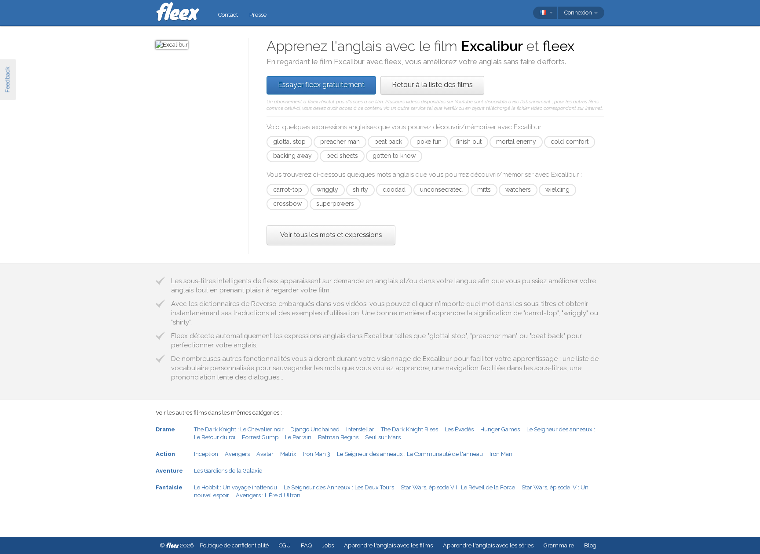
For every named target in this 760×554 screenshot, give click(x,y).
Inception (206, 454)
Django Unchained (315, 429)
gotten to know (394, 155)
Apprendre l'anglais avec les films (388, 545)
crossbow (287, 203)
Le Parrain (298, 437)
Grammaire (559, 545)
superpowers (335, 203)
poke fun (429, 141)
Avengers (237, 454)
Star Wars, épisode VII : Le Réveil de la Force (458, 487)
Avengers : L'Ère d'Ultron (268, 495)
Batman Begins (338, 437)
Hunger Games (500, 429)
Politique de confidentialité (234, 545)
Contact (228, 14)
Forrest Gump (260, 437)
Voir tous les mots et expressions (331, 235)
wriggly (327, 189)
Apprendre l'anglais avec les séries (488, 545)
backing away (292, 155)
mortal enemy (516, 141)
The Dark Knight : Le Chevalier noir (239, 429)
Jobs (328, 545)
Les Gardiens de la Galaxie (228, 470)
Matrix (288, 454)
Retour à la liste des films (432, 84)
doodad (394, 189)
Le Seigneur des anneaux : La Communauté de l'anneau (410, 454)
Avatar (265, 454)
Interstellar (360, 429)
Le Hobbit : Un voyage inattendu (235, 487)
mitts (484, 189)
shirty (360, 189)
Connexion (578, 12)
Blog (590, 545)
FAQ (306, 545)
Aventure (169, 470)
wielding (557, 189)
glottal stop (289, 141)
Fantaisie (169, 487)
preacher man (340, 141)
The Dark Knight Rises (409, 429)
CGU (285, 545)
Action (165, 454)
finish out (469, 141)
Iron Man (501, 454)
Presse (258, 14)
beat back (388, 141)
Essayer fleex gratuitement (321, 84)
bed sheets (342, 155)
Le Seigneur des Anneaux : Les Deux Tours (339, 487)
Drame (165, 429)
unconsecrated (441, 189)
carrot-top (287, 189)
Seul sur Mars (383, 437)
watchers (518, 189)
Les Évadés (459, 429)
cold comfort (569, 141)
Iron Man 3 (316, 454)
